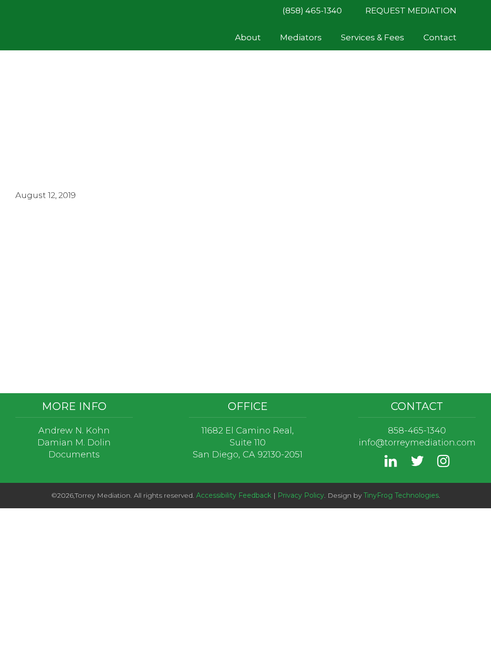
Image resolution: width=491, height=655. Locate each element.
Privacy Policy (301, 495)
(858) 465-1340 (312, 10)
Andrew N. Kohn (74, 430)
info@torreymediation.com (417, 442)
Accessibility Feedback (233, 495)
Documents (74, 454)
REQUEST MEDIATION (410, 10)
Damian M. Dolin (74, 442)
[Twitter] (417, 463)
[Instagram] (443, 463)
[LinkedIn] (391, 463)
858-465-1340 (417, 430)
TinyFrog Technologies (401, 495)
